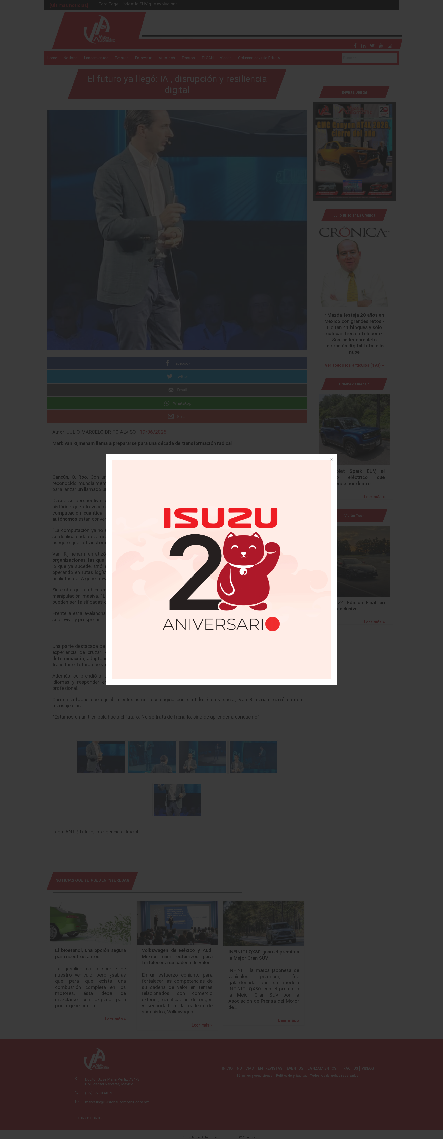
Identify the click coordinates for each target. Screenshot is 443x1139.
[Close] (331, 460)
